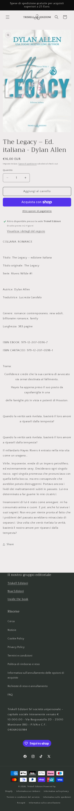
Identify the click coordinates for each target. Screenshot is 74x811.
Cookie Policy (16, 638)
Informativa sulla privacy (56, 791)
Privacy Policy (16, 647)
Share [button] (10, 544)
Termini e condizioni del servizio (23, 797)
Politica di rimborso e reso (24, 664)
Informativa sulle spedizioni (57, 797)
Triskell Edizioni (18, 583)
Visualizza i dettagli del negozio (26, 231)
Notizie (12, 630)
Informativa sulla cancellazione (45, 803)
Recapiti (21, 803)
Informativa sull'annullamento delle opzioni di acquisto (36, 675)
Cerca (11, 621)
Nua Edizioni (16, 591)
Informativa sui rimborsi (28, 791)
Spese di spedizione (27, 164)
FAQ (10, 694)
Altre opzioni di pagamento (37, 211)
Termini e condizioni (20, 655)
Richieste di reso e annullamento (28, 686)
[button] (7, 17)
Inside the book (18, 599)
